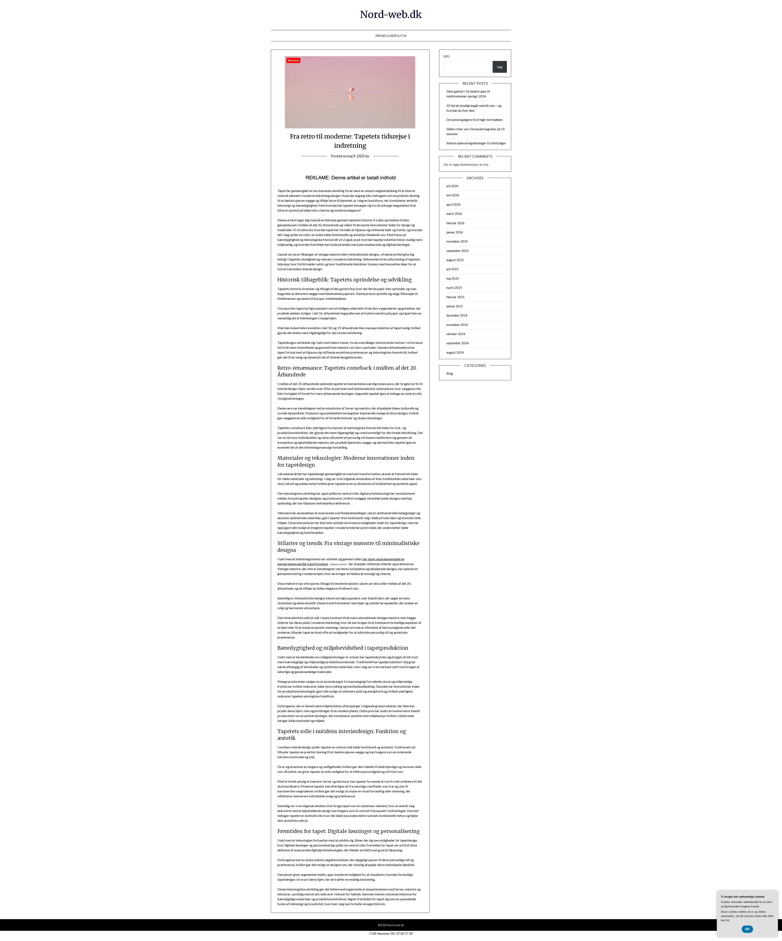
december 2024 (456, 315)
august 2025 (455, 260)
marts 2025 (454, 287)
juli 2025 (452, 269)
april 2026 (453, 204)
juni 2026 (452, 195)
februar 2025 (455, 297)
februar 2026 (455, 223)
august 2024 (455, 352)
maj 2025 (452, 278)
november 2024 (457, 325)
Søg (446, 56)
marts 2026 (454, 213)
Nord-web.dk (391, 14)
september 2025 (457, 251)
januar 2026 (454, 232)
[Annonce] (350, 127)
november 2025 (457, 241)
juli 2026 (452, 186)
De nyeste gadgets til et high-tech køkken (474, 119)
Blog (449, 373)
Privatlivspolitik (391, 36)
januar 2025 (454, 306)
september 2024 (457, 343)
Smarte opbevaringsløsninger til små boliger (476, 143)
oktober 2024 (455, 334)
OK (747, 929)
